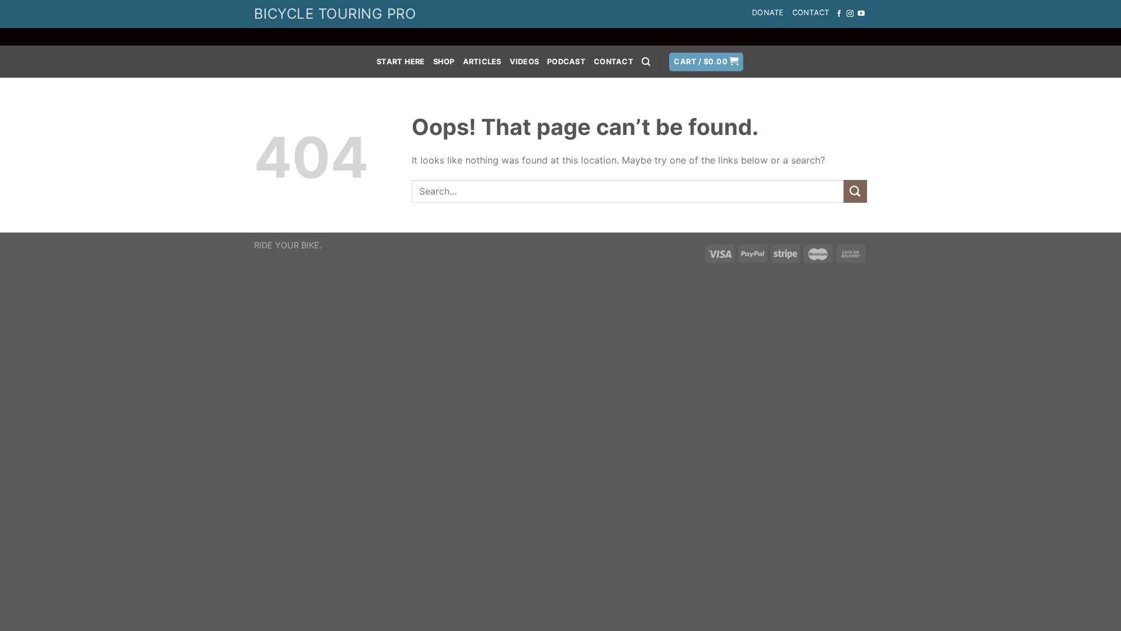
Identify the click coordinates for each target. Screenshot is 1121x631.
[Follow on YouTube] (861, 14)
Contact (811, 12)
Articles (482, 61)
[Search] (646, 62)
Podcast (566, 61)
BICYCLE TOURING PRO (335, 13)
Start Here (401, 61)
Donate (768, 12)
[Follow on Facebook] (839, 14)
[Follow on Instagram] (850, 14)
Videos (524, 61)
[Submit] (855, 191)
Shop (444, 61)
